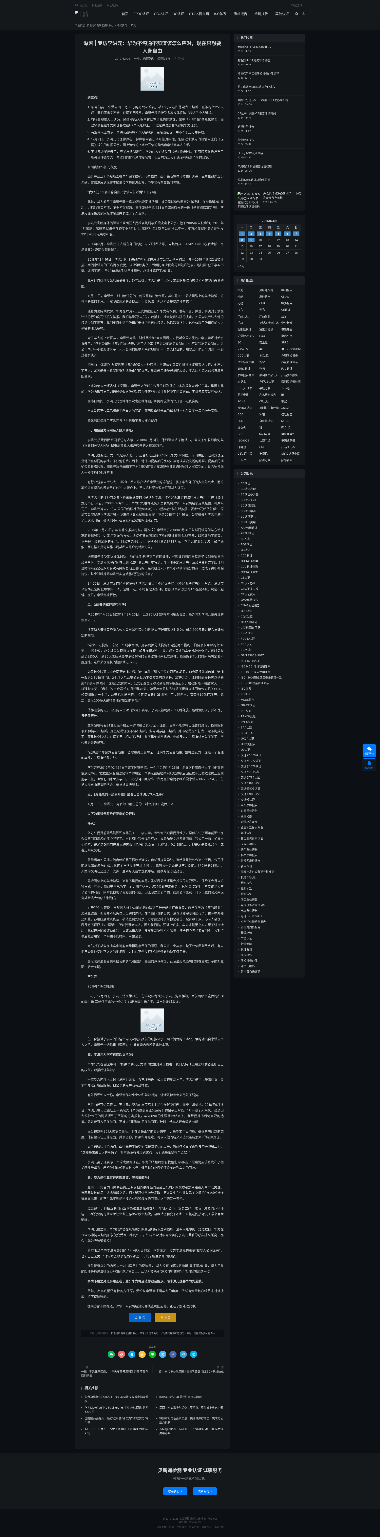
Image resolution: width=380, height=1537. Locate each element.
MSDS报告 (247, 699)
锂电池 (242, 447)
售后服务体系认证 (252, 838)
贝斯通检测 (266, 290)
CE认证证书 (245, 388)
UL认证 (245, 749)
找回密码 (112, 5)
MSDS (285, 420)
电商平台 (286, 335)
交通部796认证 (250, 777)
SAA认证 (246, 727)
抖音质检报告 (249, 855)
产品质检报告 (289, 375)
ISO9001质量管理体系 (255, 683)
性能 (240, 296)
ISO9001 (243, 440)
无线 (240, 303)
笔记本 (242, 381)
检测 (240, 290)
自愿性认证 (266, 420)
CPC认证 (246, 611)
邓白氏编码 (248, 966)
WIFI (262, 368)
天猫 (262, 309)
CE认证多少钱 (249, 588)
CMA (262, 303)
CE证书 (242, 460)
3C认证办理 (248, 488)
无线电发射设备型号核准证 (257, 871)
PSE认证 (246, 710)
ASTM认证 (247, 533)
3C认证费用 (248, 522)
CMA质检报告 (249, 599)
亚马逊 (285, 388)
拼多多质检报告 (250, 860)
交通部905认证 (250, 794)
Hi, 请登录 (81, 5)
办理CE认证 (266, 381)
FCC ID (285, 427)
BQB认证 (246, 544)
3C (239, 342)
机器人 (285, 407)
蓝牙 (284, 316)
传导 (240, 434)
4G (261, 349)
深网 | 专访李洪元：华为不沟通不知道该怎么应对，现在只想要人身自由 (177, 1333)
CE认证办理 (248, 583)
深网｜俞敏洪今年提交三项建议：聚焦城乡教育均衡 (191, 1407)
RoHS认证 (247, 722)
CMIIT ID (265, 447)
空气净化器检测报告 (253, 921)
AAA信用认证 (249, 527)
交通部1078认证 (251, 766)
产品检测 (264, 316)
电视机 (263, 453)
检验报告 (286, 303)
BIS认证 (246, 538)
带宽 (284, 401)
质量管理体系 (289, 362)
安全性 (263, 342)
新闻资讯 (122, 25)
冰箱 (262, 414)
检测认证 (246, 894)
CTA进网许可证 (250, 627)
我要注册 (97, 5)
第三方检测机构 (291, 349)
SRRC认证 (141, 14)
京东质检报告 (249, 805)
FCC (262, 335)
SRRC (285, 342)
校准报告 (286, 414)
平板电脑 (264, 388)
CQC (241, 414)
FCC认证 (286, 368)
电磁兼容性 (288, 434)
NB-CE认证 (248, 705)
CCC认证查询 (249, 566)
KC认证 (245, 694)
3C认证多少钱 (249, 494)
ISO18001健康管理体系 (255, 672)
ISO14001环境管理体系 (255, 666)
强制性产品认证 (269, 375)
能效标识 (246, 932)
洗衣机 (242, 427)
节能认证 (246, 938)
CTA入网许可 (199, 14)
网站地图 (212, 1518)
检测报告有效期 (269, 407)
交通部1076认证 (251, 755)
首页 (125, 14)
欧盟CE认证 (245, 407)
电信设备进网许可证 (253, 905)
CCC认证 (161, 14)
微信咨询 (296, 5)
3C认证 (178, 14)
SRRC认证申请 (290, 453)
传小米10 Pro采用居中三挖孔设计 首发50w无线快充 (191, 1371)
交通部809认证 (250, 788)
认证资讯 (246, 949)
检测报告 (261, 14)
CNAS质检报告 (250, 605)
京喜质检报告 (249, 810)
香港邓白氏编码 (250, 971)
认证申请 (264, 440)
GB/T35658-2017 (252, 655)
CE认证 (285, 309)
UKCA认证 (247, 738)
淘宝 (262, 362)
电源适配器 (288, 440)
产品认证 (243, 316)
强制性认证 (244, 329)
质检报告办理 (246, 375)
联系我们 (175, 1491)
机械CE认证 (248, 877)
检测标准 (246, 888)
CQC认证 (247, 616)
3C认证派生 (248, 505)
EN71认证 (247, 633)
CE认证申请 (245, 453)
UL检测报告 (248, 744)
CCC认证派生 (249, 572)
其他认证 (282, 14)
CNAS (285, 296)
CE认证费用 (248, 594)
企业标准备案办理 (252, 827)
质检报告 (240, 14)
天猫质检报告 (249, 844)
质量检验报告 (246, 335)
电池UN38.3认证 (251, 916)
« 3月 (241, 266)
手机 (240, 322)
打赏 (165, 1317)
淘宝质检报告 (249, 899)
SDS (240, 420)
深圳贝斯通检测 (291, 381)
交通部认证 (248, 799)
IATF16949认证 (251, 660)
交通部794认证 (250, 771)
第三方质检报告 (250, 927)
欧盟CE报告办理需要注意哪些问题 (180, 1396)
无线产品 (243, 349)
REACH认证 (248, 716)
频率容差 (286, 460)
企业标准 (286, 322)
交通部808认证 (250, 783)
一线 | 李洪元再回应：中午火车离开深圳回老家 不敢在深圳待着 (114, 1373)
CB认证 (264, 401)
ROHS (241, 401)
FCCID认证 (248, 638)
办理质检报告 (289, 355)
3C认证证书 (248, 516)
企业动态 (246, 816)
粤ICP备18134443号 (190, 1522)
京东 (240, 309)
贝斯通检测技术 (269, 322)
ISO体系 (220, 14)
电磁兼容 (286, 329)
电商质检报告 (249, 910)
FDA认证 (246, 649)
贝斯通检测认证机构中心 (76, 14)
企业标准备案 (246, 362)
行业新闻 (246, 943)
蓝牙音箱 (243, 394)
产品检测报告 (267, 394)
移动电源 (264, 434)
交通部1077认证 (251, 760)
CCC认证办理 (249, 561)
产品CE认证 (288, 447)
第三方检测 (266, 329)
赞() (179, 58)
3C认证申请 (248, 511)
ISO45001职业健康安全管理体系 (261, 677)
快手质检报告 (249, 849)
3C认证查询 (248, 500)
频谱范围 (264, 460)
